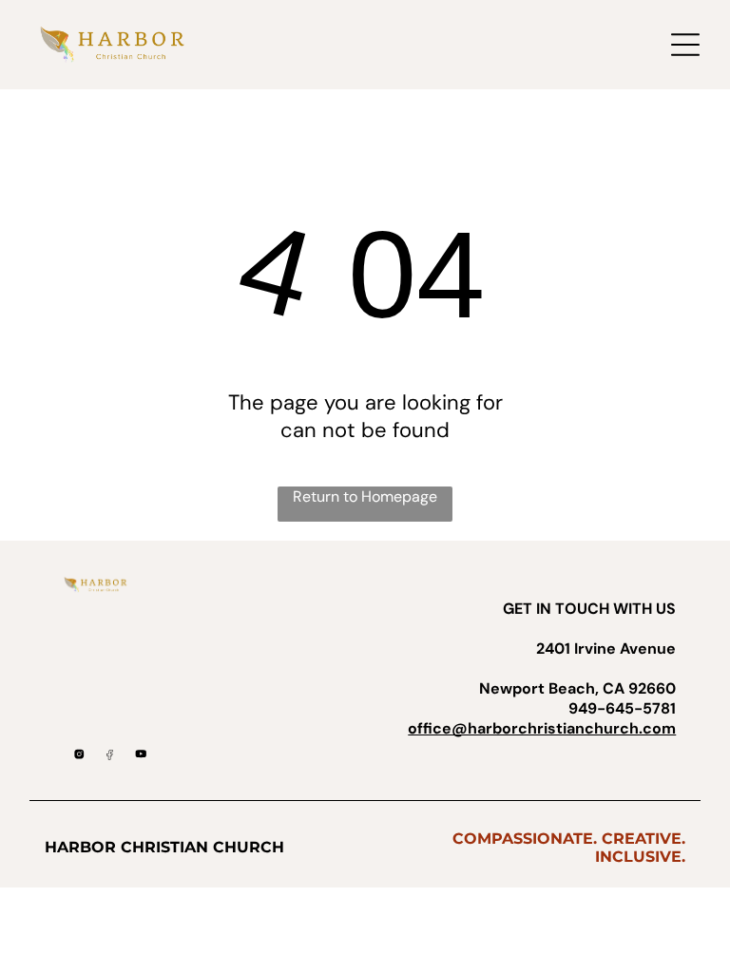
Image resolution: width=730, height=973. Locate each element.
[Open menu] (685, 44)
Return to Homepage (365, 496)
